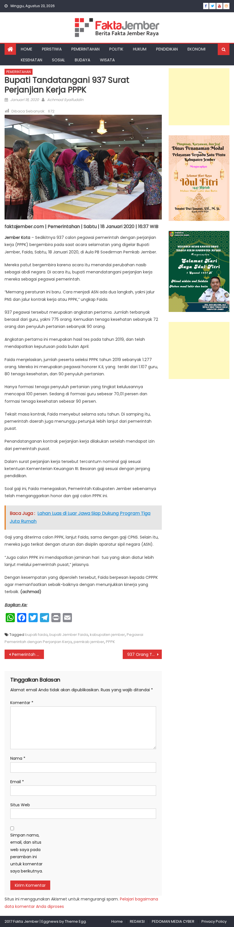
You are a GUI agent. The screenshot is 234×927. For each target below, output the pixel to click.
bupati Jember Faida (68, 634)
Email (17, 782)
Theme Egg (75, 921)
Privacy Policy (214, 921)
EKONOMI (196, 49)
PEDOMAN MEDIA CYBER (173, 921)
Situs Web (20, 805)
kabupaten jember (107, 634)
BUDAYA (82, 60)
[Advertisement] (199, 96)
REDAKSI (137, 921)
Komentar (21, 703)
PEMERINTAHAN (85, 49)
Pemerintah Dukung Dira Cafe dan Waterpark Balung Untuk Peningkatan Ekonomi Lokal (28, 654)
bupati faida (36, 634)
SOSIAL (58, 60)
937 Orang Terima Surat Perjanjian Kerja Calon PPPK (144, 654)
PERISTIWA (52, 49)
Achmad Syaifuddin (65, 99)
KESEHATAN (31, 60)
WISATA (107, 60)
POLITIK (116, 49)
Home (117, 921)
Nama (17, 758)
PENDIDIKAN (167, 49)
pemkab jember (89, 641)
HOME (26, 49)
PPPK (110, 641)
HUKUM (139, 49)
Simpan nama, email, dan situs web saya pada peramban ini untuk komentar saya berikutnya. (26, 853)
